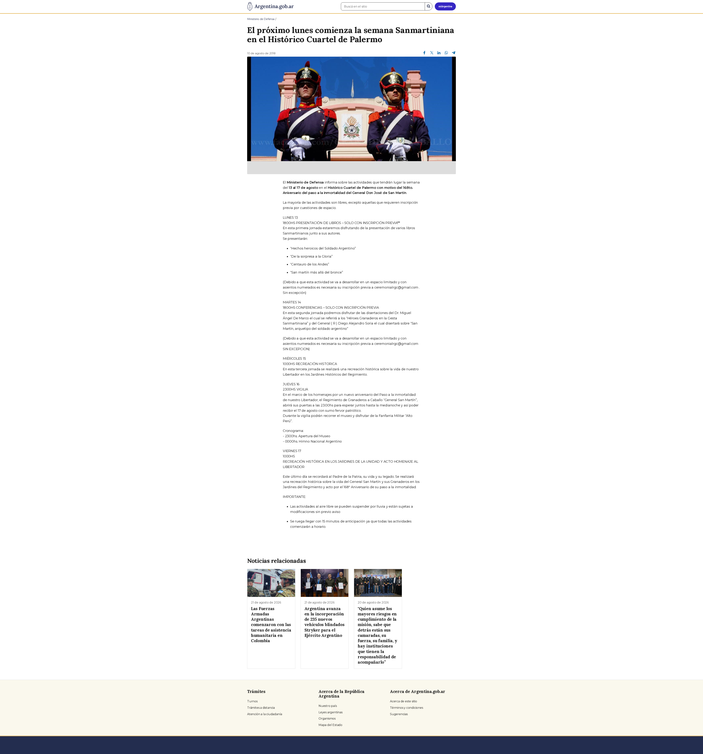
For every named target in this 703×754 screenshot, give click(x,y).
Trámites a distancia (261, 707)
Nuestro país (328, 706)
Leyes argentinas (331, 712)
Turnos (252, 701)
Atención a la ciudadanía (264, 714)
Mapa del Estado (330, 725)
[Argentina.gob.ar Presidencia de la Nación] (270, 6)
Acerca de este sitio (403, 701)
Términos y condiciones (406, 707)
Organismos (327, 718)
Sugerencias (399, 714)
